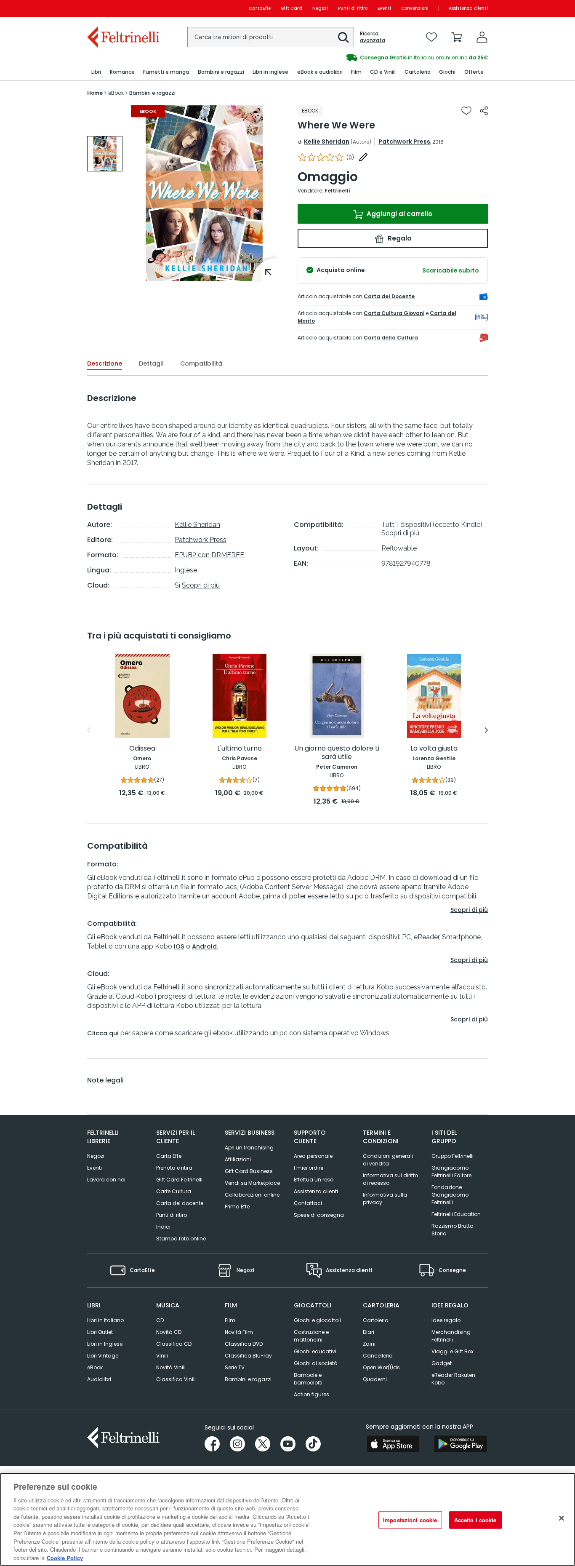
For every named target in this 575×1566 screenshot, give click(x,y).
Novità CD (168, 1332)
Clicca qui (103, 1033)
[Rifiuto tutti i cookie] (561, 1518)
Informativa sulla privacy (385, 1198)
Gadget (441, 1363)
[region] (287, 1519)
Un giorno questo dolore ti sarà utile (336, 753)
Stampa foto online (181, 1238)
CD (160, 1320)
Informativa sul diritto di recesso (390, 1179)
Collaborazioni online (252, 1194)
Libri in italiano (105, 1320)
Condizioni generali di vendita (388, 1159)
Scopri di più (201, 585)
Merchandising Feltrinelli (451, 1335)
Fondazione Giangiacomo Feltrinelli (450, 1195)
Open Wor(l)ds (381, 1367)
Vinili (162, 1355)
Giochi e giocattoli (317, 1320)
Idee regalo (446, 1320)
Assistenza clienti (468, 8)
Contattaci (308, 1203)
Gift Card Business (249, 1171)
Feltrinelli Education (456, 1214)
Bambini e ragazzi (248, 1379)
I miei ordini (308, 1167)
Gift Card (291, 8)
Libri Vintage (102, 1355)
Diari (368, 1332)
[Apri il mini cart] (456, 37)
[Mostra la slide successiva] (486, 730)
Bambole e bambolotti (308, 1378)
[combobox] (270, 37)
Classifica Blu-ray (248, 1355)
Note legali (105, 1080)
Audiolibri (99, 1379)
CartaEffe (260, 8)
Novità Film (239, 1332)
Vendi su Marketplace (252, 1183)
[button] (343, 37)
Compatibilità (201, 363)
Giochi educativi (315, 1351)
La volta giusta (434, 748)
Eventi (384, 8)
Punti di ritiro (352, 8)
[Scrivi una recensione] (363, 157)
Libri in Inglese (104, 1343)
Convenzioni (415, 8)
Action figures (311, 1394)
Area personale (313, 1156)
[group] (388, 58)
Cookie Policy (65, 1557)
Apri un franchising (249, 1147)
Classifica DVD (244, 1343)
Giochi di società (316, 1363)
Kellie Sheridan (326, 141)
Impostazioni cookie (410, 1520)
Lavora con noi (106, 1179)
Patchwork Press (404, 141)
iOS (179, 946)
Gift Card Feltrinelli (179, 1179)
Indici (163, 1226)
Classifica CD (174, 1343)
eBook (95, 1367)
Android (204, 946)
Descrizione (104, 363)
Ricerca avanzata (372, 37)
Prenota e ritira (174, 1167)
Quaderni (375, 1379)
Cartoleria (376, 1320)
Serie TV (235, 1367)
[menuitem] (96, 72)
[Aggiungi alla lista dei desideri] (466, 111)
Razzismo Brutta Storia (452, 1229)
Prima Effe (237, 1206)
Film (230, 1320)
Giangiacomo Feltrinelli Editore (451, 1171)
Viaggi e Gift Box (452, 1351)
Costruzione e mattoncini (311, 1335)
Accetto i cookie (475, 1520)
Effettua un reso (313, 1179)
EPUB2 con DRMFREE (209, 555)
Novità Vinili (171, 1367)
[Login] (482, 37)
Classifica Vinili (176, 1379)
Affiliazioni (238, 1159)
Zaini (369, 1343)
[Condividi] (484, 111)
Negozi (320, 8)
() (350, 157)
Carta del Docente (389, 296)
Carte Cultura (173, 1191)
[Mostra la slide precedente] (88, 730)
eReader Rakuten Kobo (453, 1378)
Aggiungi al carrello (398, 213)
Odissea (142, 748)
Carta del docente (179, 1203)
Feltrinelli (337, 190)
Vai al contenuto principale (122, 8)
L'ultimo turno (239, 748)
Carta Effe (168, 1156)
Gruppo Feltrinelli (452, 1156)
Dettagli (151, 363)
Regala (399, 238)
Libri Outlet (100, 1332)
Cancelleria (378, 1355)
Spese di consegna (319, 1215)
